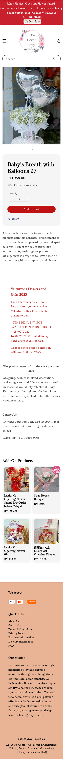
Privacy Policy (16, 633)
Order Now (32, 21)
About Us (13, 621)
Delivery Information (21, 641)
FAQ (11, 645)
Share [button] (15, 218)
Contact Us (15, 625)
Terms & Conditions (20, 629)
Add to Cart (31, 209)
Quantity (13, 193)
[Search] (55, 58)
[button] (4, 41)
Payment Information (21, 637)
